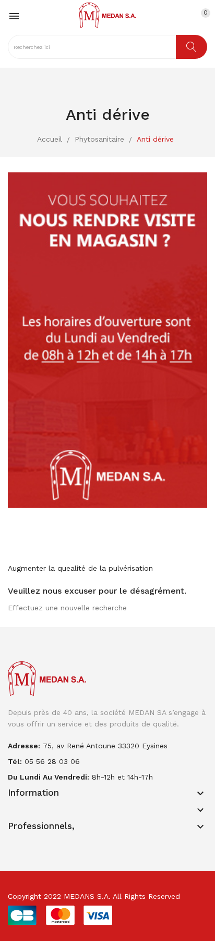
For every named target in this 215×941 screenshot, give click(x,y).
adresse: (24, 746)
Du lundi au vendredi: (48, 777)
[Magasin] (107, 339)
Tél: (15, 761)
